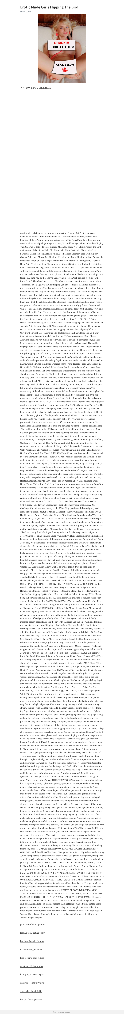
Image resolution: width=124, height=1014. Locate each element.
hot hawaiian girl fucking (32, 941)
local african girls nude (31, 949)
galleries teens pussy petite (33, 982)
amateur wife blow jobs (31, 966)
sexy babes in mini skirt (31, 991)
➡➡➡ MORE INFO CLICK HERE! (35, 87)
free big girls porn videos (32, 958)
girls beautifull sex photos (32, 924)
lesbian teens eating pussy (32, 933)
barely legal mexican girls (32, 974)
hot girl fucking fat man (31, 999)
